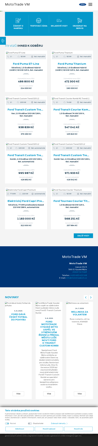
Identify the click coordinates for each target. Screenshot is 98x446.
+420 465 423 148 (78, 275)
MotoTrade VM (17, 4)
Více (18, 393)
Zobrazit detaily (58, 423)
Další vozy (83, 235)
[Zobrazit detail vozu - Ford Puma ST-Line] (22, 53)
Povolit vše (78, 429)
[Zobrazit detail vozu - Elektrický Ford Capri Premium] (22, 190)
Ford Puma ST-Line (26, 64)
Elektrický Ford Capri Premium (29, 201)
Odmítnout (19, 429)
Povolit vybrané (49, 429)
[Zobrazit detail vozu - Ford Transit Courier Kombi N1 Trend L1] (68, 98)
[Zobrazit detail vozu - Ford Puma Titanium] (68, 53)
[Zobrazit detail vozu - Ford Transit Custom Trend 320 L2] (22, 98)
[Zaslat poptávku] (30, 53)
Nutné (13, 423)
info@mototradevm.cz (76, 278)
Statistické (38, 423)
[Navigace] (90, 4)
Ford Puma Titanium (72, 64)
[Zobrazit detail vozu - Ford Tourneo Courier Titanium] (68, 190)
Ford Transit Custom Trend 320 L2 (31, 109)
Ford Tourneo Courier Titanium (74, 201)
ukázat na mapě (79, 272)
